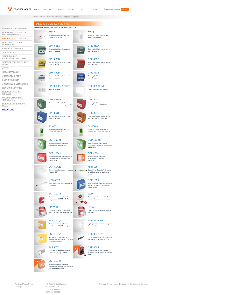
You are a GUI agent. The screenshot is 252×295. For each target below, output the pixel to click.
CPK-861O (93, 113)
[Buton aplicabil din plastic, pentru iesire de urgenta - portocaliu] (81, 117)
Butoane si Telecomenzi (48, 17)
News (121, 284)
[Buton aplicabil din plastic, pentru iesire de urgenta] (81, 50)
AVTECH (5, 68)
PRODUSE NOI (8, 110)
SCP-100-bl (94, 180)
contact (94, 10)
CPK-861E (54, 113)
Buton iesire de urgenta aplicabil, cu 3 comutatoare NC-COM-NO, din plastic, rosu (61, 158)
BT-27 (52, 32)
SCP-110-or (55, 261)
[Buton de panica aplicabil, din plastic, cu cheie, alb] (42, 36)
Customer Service (140, 284)
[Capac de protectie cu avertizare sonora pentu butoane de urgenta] (42, 211)
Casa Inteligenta (10, 80)
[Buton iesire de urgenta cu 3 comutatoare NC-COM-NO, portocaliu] (81, 157)
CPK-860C (93, 59)
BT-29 (91, 32)
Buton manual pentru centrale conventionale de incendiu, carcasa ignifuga (100, 252)
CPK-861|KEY (95, 234)
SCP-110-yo (55, 234)
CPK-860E (93, 72)
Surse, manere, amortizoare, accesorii (14, 57)
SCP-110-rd (55, 193)
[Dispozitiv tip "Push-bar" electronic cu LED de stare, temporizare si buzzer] (81, 171)
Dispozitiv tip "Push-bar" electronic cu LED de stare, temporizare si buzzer (99, 172)
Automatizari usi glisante (15, 84)
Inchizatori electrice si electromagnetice (14, 33)
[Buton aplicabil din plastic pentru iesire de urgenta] (42, 50)
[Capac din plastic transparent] (81, 90)
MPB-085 (93, 167)
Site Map (102, 284)
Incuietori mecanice (12, 88)
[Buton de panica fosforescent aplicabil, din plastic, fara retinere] (81, 130)
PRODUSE (47, 10)
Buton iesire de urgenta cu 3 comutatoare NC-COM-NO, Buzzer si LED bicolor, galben (61, 239)
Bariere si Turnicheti (12, 48)
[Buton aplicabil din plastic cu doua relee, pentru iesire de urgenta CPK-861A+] (42, 104)
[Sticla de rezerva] (42, 90)
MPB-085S (54, 180)
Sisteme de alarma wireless (11, 93)
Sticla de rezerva (54, 89)
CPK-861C (93, 99)
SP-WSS (53, 207)
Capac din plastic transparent (98, 89)
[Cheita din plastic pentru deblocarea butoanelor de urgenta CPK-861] (81, 238)
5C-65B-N (93, 126)
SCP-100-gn (55, 140)
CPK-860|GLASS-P (59, 86)
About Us (128, 284)
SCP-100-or (94, 153)
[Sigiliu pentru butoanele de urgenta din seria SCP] (81, 225)
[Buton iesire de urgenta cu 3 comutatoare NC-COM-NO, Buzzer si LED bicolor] (81, 144)
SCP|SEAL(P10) (96, 220)
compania (60, 10)
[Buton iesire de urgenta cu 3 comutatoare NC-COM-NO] (42, 144)
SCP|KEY (54, 247)
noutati (71, 10)
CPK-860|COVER (97, 86)
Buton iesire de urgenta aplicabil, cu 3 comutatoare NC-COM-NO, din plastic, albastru (100, 185)
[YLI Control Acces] (19, 9)
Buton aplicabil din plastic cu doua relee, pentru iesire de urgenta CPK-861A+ (61, 105)
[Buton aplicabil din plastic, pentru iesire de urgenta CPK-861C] (81, 104)
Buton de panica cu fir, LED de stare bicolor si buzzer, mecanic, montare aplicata (100, 199)
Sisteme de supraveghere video (15, 63)
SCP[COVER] (56, 167)
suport (83, 10)
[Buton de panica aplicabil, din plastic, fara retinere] (81, 36)
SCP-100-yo (55, 220)
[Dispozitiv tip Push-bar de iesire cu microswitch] (42, 184)
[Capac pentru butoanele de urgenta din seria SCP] (42, 171)
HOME (36, 10)
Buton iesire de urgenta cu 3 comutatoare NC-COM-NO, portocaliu (97, 158)
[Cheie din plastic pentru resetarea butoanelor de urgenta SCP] (42, 251)
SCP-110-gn (94, 140)
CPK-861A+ (55, 99)
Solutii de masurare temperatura (12, 99)
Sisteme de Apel (10, 52)
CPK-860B (54, 59)
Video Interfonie (10, 72)
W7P (90, 193)
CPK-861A (54, 46)
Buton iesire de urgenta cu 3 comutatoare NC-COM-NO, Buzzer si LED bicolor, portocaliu (61, 266)
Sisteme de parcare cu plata (13, 105)
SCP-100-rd (55, 153)
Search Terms (112, 284)
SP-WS (92, 207)
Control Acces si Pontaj (14, 28)
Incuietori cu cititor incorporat (12, 43)
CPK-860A (93, 46)
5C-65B (53, 126)
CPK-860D (54, 72)
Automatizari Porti (11, 76)
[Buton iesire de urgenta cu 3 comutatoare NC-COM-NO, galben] (42, 225)
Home (36, 17)
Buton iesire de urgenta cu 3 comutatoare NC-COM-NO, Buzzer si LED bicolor (100, 145)
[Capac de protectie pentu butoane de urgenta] (81, 211)
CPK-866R (93, 247)
